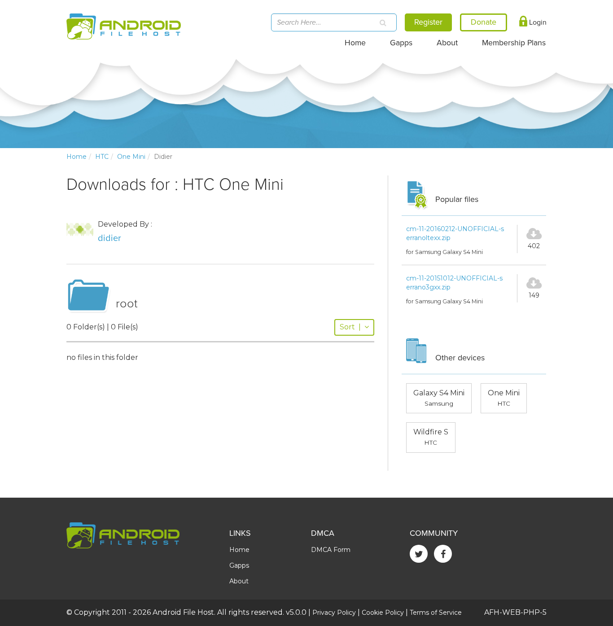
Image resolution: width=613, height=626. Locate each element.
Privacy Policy (334, 612)
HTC (102, 157)
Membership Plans (514, 43)
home (76, 157)
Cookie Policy (383, 612)
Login (537, 22)
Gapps (401, 43)
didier (109, 238)
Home (355, 43)
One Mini (131, 157)
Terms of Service (436, 612)
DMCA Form (330, 550)
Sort (350, 327)
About (447, 43)
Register (428, 22)
